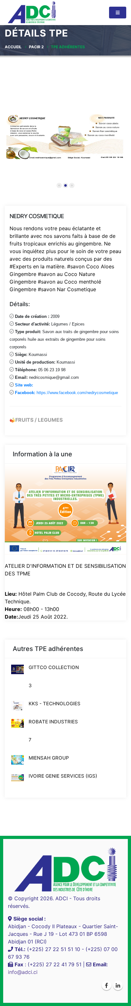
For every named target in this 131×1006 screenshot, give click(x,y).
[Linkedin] (118, 985)
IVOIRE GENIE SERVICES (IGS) (63, 776)
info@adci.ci (23, 972)
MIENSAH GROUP (49, 758)
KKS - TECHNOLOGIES (54, 704)
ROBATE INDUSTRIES (53, 722)
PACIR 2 (36, 46)
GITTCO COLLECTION (54, 667)
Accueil (13, 46)
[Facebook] (106, 985)
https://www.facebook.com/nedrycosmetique (66, 392)
